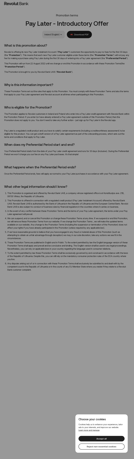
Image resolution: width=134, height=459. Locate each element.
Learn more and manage (89, 430)
